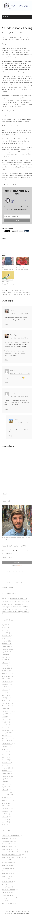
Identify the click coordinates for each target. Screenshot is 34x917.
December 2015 (7, 800)
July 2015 (4, 814)
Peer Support (6, 892)
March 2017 (5, 760)
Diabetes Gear (6, 871)
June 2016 (5, 784)
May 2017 (5, 754)
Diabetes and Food (7, 846)
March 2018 (5, 727)
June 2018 (5, 719)
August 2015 (5, 811)
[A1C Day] (22, 261)
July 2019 (4, 687)
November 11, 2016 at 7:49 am (19, 313)
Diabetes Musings (7, 873)
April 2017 (5, 757)
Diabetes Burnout (7, 868)
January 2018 (6, 733)
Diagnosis (4, 879)
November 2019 (7, 676)
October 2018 (6, 708)
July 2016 (4, 781)
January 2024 (6, 627)
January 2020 (6, 671)
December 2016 (7, 768)
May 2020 (5, 660)
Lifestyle (7, 913)
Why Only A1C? (6, 265)
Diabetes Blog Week (8, 865)
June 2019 (5, 689)
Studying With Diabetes (8, 898)
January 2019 (6, 700)
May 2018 (5, 722)
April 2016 (5, 789)
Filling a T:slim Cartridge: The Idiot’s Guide (18, 601)
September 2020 (7, 649)
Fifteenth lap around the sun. (18, 599)
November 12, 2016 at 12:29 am (20, 373)
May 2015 (5, 819)
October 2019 (6, 679)
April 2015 (5, 822)
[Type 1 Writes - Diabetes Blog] (17, 10)
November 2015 (7, 803)
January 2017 (6, 765)
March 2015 (5, 825)
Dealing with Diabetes (14, 290)
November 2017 (7, 738)
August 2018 (5, 714)
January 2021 (6, 638)
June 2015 (5, 816)
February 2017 (6, 762)
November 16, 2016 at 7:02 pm (19, 396)
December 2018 (7, 703)
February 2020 (6, 668)
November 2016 (7, 771)
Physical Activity (6, 895)
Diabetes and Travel (8, 860)
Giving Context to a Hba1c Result (7, 280)
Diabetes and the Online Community (12, 857)
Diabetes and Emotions (9, 844)
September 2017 (7, 743)
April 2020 (5, 662)
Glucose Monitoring (7, 881)
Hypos (3, 884)
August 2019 (5, 684)
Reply (6, 324)
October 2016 (6, 773)
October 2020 (6, 646)
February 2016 (6, 795)
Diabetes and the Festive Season (11, 854)
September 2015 (7, 808)
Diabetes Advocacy (7, 841)
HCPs (28, 294)
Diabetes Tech (6, 876)
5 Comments (23, 33)
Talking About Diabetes (8, 903)
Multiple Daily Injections (8, 889)
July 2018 (4, 717)
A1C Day (18, 265)
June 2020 (5, 657)
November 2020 (7, 644)
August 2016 (5, 779)
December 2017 (7, 735)
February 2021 (6, 635)
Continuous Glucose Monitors (11, 836)
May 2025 (5, 625)
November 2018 (7, 706)
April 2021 (5, 633)
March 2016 (5, 792)
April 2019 (5, 695)
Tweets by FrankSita (8, 588)
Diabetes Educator (17, 294)
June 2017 (5, 752)
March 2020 (5, 665)
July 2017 (4, 749)
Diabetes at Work (7, 863)
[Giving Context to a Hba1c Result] (8, 275)
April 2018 (5, 725)
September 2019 (7, 681)
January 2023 (6, 630)
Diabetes (8, 294)
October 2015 (6, 806)
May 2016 (5, 787)
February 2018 (6, 730)
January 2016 (6, 798)
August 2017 (5, 746)
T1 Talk (4, 900)
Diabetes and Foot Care (9, 849)
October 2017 (6, 741)
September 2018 (7, 711)
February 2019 (6, 698)
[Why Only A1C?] (8, 261)
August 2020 (5, 652)
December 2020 (7, 641)
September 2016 (7, 776)
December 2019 (7, 673)
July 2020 (4, 654)
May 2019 (5, 692)
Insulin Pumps (6, 887)
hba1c (25, 294)
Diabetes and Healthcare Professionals (19, 292)
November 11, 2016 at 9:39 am (19, 338)
